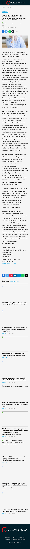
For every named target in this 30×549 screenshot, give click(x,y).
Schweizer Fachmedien (12, 24)
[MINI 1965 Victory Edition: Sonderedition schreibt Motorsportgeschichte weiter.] (15, 293)
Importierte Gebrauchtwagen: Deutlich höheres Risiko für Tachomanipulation (14, 379)
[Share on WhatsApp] (9, 31)
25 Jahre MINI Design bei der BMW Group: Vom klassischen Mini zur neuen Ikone (15, 510)
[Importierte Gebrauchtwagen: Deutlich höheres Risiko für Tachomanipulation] (15, 368)
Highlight (5, 11)
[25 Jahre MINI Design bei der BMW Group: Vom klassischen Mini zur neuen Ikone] (15, 499)
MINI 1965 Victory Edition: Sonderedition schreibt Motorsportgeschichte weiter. (14, 304)
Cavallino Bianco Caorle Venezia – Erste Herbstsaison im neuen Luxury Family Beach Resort (14, 329)
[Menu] (3, 3)
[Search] (27, 3)
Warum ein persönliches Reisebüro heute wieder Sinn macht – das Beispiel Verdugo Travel (15, 404)
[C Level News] (15, 2)
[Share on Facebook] (3, 31)
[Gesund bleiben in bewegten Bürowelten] (15, 42)
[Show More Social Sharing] (16, 31)
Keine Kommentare (11, 27)
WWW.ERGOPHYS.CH (9, 264)
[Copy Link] (12, 31)
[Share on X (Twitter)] (6, 31)
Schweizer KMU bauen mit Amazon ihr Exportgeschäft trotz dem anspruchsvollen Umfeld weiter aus (14, 458)
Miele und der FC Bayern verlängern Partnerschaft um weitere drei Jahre (13, 354)
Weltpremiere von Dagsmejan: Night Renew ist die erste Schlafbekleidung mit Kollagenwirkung (14, 485)
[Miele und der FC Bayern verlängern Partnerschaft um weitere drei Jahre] (15, 343)
